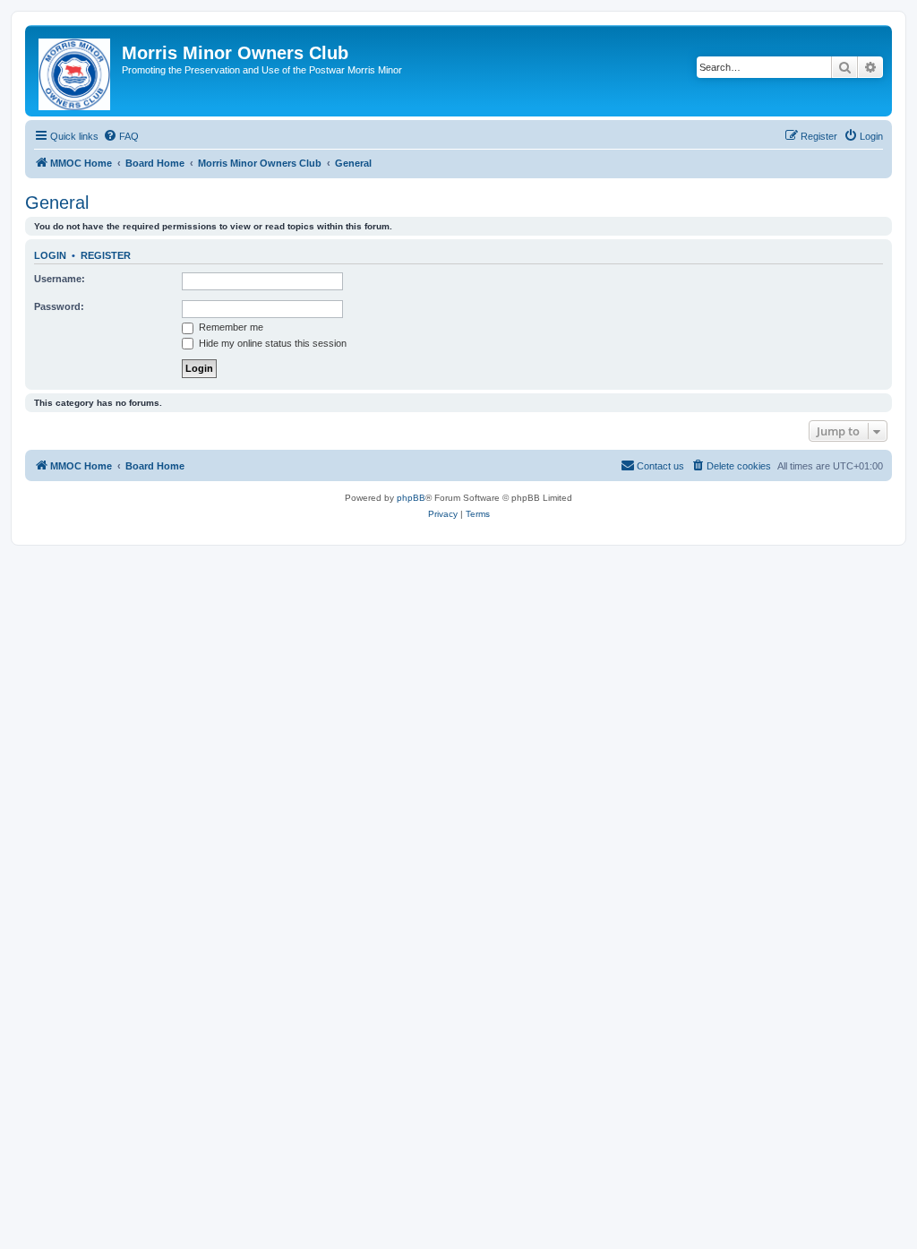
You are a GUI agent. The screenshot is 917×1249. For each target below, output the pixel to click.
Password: (59, 306)
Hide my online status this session (271, 343)
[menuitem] (121, 136)
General (57, 202)
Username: (59, 278)
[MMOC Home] (76, 71)
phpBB (411, 498)
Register (106, 255)
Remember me (229, 327)
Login (50, 255)
